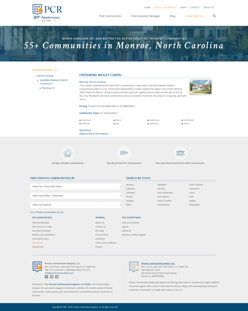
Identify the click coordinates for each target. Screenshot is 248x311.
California (130, 188)
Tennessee (194, 188)
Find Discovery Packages (145, 16)
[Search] (214, 16)
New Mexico (163, 196)
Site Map (99, 230)
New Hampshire (165, 192)
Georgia (130, 200)
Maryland (161, 184)
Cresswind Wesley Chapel (100, 75)
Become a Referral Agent (134, 234)
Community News (40, 238)
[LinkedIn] (56, 276)
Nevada (161, 188)
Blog (172, 16)
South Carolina (196, 184)
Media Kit (126, 230)
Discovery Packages (41, 230)
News (183, 7)
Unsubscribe (38, 246)
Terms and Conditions (106, 242)
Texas (192, 192)
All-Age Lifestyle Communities (68, 163)
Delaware (130, 192)
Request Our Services (165, 7)
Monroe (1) (48, 88)
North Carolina (45, 75)
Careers (99, 246)
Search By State (138, 178)
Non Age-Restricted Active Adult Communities (180, 163)
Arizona (129, 184)
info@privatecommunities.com (59, 273)
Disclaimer (100, 238)
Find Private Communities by (52, 178)
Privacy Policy (101, 234)
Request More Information (93, 133)
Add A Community (130, 222)
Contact (195, 7)
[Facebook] (46, 276)
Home (147, 7)
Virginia (192, 200)
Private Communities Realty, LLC (158, 263)
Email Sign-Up (194, 16)
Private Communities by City (50, 212)
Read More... (85, 130)
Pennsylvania (163, 204)
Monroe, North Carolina (92, 82)
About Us (209, 7)
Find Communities (110, 16)
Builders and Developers (43, 234)
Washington (194, 204)
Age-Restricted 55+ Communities (124, 157)
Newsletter (37, 242)
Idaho (129, 204)
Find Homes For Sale (42, 226)
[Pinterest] (51, 276)
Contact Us (100, 226)
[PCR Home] (39, 267)
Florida (129, 196)
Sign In (125, 226)
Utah (191, 196)
